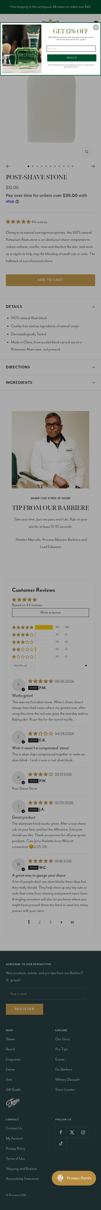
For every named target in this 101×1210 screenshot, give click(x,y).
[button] (96, 27)
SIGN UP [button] (71, 57)
